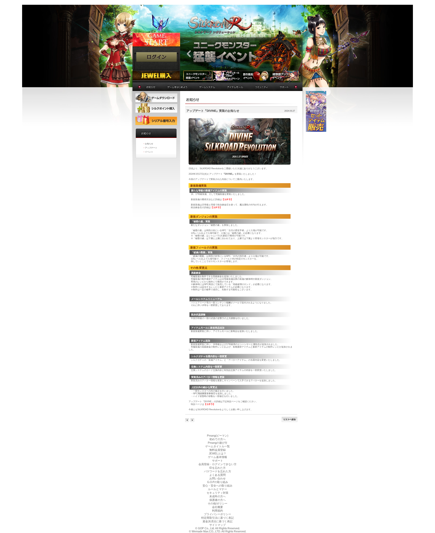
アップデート (151, 148)
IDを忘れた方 (217, 467)
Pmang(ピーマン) (217, 435)
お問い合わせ (217, 478)
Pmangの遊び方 (217, 442)
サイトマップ (217, 524)
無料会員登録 (217, 449)
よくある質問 (217, 474)
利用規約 (217, 510)
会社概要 (217, 507)
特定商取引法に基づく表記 (217, 517)
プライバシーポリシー (217, 514)
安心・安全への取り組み (217, 485)
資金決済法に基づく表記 (217, 521)
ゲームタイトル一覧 (217, 446)
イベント (149, 152)
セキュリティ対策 (217, 492)
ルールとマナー (217, 489)
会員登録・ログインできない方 (217, 464)
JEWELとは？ (217, 453)
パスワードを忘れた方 (217, 471)
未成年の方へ (217, 496)
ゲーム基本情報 (217, 457)
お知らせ (149, 144)
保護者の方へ (217, 499)
